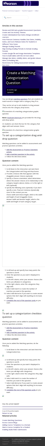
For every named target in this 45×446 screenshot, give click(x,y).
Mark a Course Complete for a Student (16, 427)
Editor (37, 11)
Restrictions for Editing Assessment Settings (18, 63)
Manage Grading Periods (11, 46)
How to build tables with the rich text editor (18, 56)
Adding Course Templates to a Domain (16, 425)
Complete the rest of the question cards (21, 300)
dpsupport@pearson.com (19, 443)
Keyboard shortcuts (14, 118)
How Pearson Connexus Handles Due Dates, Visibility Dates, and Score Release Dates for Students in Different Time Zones (21, 41)
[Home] (21, 5)
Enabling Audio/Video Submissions (14, 430)
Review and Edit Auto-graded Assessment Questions (21, 30)
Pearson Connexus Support (11, 11)
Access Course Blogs (9, 422)
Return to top (7, 413)
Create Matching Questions (12, 420)
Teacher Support (27, 11)
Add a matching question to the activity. (20, 154)
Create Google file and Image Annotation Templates (21, 53)
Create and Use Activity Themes (14, 32)
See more (5, 65)
